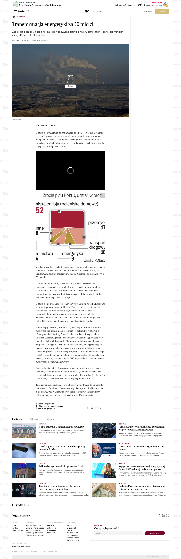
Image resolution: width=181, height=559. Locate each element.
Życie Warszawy (73, 540)
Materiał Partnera (125, 443)
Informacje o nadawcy (34, 533)
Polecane (34, 419)
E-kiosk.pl (70, 525)
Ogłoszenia (51, 528)
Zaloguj (162, 11)
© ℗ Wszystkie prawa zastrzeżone (49, 406)
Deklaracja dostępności (35, 535)
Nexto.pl (70, 530)
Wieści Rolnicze (73, 538)
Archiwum (51, 533)
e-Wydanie (148, 11)
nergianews (97, 11)
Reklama (50, 525)
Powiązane (17, 419)
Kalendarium (32, 552)
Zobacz (71, 86)
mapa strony (17, 552)
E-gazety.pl (71, 528)
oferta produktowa (50, 552)
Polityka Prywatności (34, 525)
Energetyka (21, 17)
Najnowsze (51, 419)
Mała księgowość (73, 533)
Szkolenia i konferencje (21, 547)
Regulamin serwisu (33, 530)
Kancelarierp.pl (73, 535)
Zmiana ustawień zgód (35, 528)
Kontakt (15, 528)
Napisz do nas (17, 530)
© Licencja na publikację (46, 404)
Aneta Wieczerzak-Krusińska (47, 125)
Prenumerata (52, 530)
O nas (14, 525)
